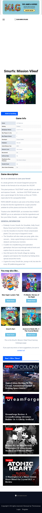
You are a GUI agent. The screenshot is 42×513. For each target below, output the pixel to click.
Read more (10, 301)
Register (25, 509)
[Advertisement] (21, 46)
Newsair (26, 506)
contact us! (21, 350)
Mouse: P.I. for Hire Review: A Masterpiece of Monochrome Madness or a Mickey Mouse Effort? (19, 449)
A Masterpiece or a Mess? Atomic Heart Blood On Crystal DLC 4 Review (21, 479)
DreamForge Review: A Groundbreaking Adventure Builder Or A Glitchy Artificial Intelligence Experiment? (19, 418)
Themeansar (36, 506)
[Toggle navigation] (3, 19)
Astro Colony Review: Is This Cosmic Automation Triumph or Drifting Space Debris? (20, 385)
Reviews (9, 366)
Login (19, 509)
